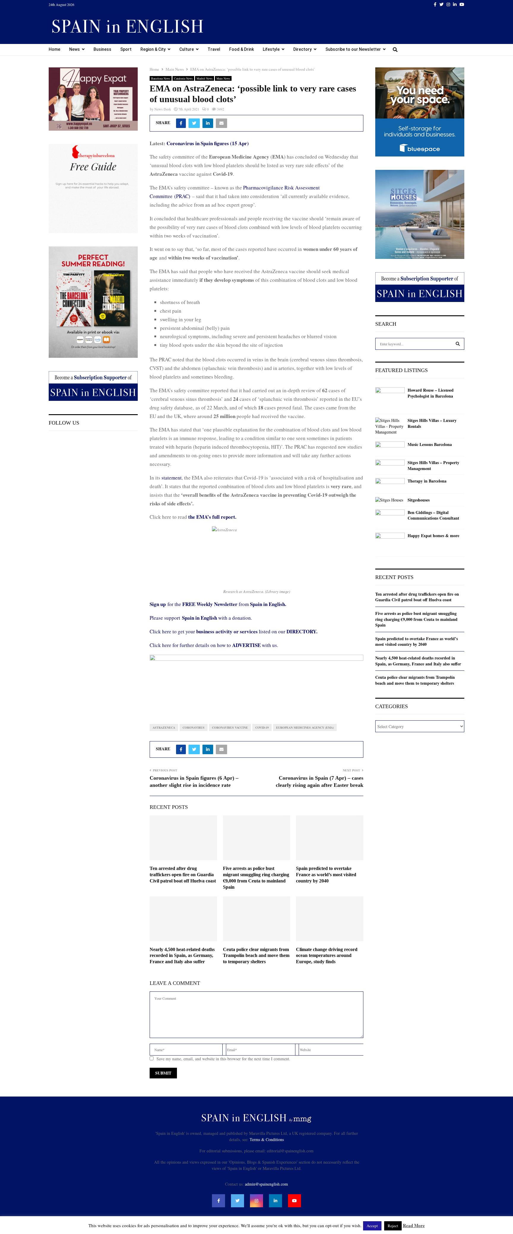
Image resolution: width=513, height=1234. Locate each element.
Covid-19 (262, 727)
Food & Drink (241, 49)
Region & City (153, 49)
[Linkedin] (275, 1200)
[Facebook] (218, 1200)
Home (54, 49)
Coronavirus (194, 727)
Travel (214, 49)
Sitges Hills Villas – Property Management (433, 465)
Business (102, 49)
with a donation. (217, 617)
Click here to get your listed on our (233, 631)
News (74, 49)
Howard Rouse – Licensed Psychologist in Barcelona (431, 393)
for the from (218, 604)
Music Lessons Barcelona (430, 444)
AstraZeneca (164, 727)
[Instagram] (256, 1200)
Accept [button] (372, 1225)
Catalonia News (183, 78)
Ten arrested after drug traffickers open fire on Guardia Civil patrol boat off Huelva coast (183, 874)
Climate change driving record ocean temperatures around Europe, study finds (326, 955)
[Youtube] (294, 1200)
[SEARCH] (457, 344)
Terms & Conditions (267, 1139)
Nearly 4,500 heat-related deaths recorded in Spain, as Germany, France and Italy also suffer (182, 955)
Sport (126, 49)
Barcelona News (160, 78)
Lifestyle (271, 49)
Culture (186, 49)
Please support (166, 617)
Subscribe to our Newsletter (353, 49)
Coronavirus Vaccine (230, 727)
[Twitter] (237, 1200)
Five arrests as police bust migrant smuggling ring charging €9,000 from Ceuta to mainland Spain (416, 619)
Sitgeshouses (419, 500)
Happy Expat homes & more (433, 536)
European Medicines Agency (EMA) (305, 727)
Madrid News (205, 78)
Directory (302, 49)
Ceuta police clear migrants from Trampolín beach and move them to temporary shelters (256, 955)
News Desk (162, 109)
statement (172, 477)
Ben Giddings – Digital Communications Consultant (433, 515)
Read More (414, 1225)
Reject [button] (393, 1225)
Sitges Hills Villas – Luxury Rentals (432, 423)
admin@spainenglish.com (266, 1184)
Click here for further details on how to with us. (214, 645)
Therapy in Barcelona (427, 481)
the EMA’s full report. (212, 517)
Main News (223, 78)
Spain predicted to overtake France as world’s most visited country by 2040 (326, 874)
